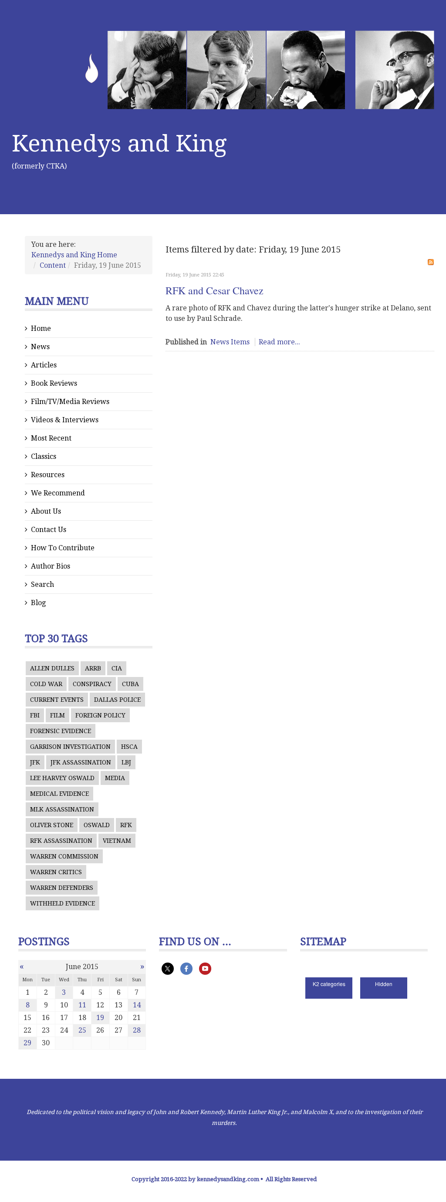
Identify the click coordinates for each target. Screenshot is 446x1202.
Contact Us (48, 529)
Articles (44, 365)
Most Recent (51, 438)
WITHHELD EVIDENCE (62, 903)
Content (53, 265)
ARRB (93, 668)
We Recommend (58, 493)
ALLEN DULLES (52, 668)
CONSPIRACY (92, 683)
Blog (38, 603)
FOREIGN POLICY (100, 715)
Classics (43, 456)
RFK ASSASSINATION (61, 840)
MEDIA (115, 777)
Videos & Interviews (64, 420)
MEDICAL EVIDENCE (59, 793)
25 (82, 1030)
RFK (126, 825)
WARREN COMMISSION (64, 856)
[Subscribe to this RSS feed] (430, 262)
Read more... (279, 342)
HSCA (129, 746)
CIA (117, 668)
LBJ (126, 762)
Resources (47, 475)
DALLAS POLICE (117, 699)
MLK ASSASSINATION (62, 809)
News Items (230, 342)
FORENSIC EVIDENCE (60, 730)
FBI (35, 715)
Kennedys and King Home (74, 255)
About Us (46, 511)
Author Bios (50, 566)
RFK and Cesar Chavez (215, 290)
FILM (57, 715)
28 (137, 1030)
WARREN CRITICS (56, 872)
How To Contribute (63, 548)
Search (42, 584)
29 (27, 1043)
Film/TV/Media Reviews (70, 401)
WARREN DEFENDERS (61, 887)
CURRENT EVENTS (57, 699)
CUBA (130, 683)
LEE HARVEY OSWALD (62, 777)
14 (137, 1005)
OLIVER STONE (51, 825)
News (40, 347)
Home (41, 328)
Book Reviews (54, 383)
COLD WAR (46, 683)
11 (82, 1005)
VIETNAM (117, 840)
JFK (35, 762)
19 (100, 1017)
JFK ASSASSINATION (81, 762)
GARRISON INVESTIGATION (70, 746)
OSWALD (97, 825)
